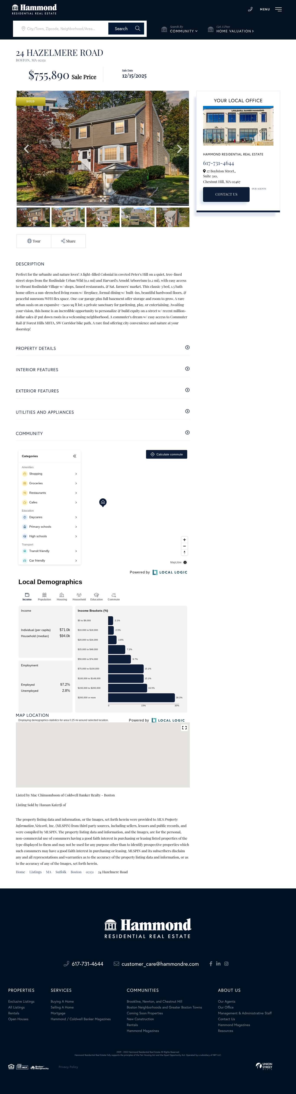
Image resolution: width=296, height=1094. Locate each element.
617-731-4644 (250, 9)
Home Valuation (233, 31)
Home (20, 872)
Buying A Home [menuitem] (62, 1001)
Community (182, 31)
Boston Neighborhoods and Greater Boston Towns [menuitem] (164, 1007)
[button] (126, 29)
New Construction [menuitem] (140, 1019)
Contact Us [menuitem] (226, 1019)
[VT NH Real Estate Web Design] (264, 1066)
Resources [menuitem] (225, 1030)
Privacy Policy (68, 1067)
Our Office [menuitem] (226, 1007)
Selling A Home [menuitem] (62, 1007)
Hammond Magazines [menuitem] (143, 1030)
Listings (35, 872)
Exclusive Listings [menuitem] (21, 1001)
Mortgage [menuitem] (58, 1013)
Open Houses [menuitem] (18, 1019)
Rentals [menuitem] (13, 1013)
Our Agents (259, 188)
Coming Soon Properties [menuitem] (145, 1013)
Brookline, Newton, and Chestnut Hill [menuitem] (154, 1001)
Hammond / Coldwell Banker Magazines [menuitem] (81, 1019)
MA (48, 872)
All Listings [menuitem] (16, 1007)
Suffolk (60, 872)
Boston (76, 872)
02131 (90, 872)
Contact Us (226, 194)
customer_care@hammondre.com (160, 963)
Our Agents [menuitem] (226, 1001)
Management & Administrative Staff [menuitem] (245, 1013)
